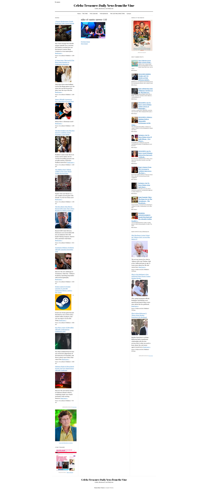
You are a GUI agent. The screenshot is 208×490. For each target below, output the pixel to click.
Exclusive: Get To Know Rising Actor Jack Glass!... (144, 185)
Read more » (58, 53)
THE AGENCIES (104, 13)
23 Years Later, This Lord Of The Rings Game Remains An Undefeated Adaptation (64, 62)
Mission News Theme (99, 487)
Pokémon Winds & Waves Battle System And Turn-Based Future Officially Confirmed (64, 368)
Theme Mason (151, 355)
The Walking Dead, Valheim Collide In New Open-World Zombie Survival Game (63, 171)
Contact (129, 13)
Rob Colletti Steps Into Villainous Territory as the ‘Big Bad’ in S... (145, 90)
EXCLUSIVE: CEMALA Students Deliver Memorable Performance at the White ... (141, 121)
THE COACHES (94, 13)
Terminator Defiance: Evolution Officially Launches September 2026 (64, 249)
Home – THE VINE (82, 13)
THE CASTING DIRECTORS (117, 13)
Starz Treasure (70, 472)
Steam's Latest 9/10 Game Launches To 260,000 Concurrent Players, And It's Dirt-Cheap (63, 289)
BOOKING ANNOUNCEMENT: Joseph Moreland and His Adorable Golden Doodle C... (141, 217)
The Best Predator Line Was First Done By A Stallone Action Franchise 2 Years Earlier (65, 132)
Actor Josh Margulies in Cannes (66, 442)
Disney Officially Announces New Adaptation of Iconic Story (64, 100)
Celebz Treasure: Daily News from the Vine (104, 5)
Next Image (84, 44)
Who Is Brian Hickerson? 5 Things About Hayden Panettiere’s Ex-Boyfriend (139, 315)
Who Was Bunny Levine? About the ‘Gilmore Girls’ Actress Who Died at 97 (140, 237)
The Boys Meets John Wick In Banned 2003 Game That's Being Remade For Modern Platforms (64, 208)
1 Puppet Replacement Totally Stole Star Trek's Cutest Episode (64, 22)
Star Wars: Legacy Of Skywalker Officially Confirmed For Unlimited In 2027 (64, 329)
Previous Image (85, 42)
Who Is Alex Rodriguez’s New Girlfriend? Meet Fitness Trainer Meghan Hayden (140, 276)
